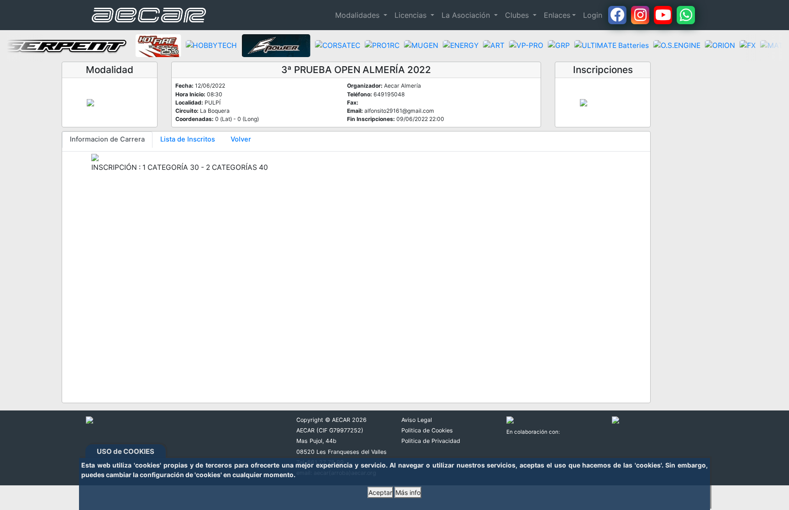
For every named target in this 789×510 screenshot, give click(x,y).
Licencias (411, 15)
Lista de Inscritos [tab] (187, 139)
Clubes (518, 15)
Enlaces (557, 15)
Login (592, 15)
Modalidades (358, 15)
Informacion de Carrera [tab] (107, 139)
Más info (408, 492)
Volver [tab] (241, 139)
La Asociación (467, 15)
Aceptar (380, 492)
